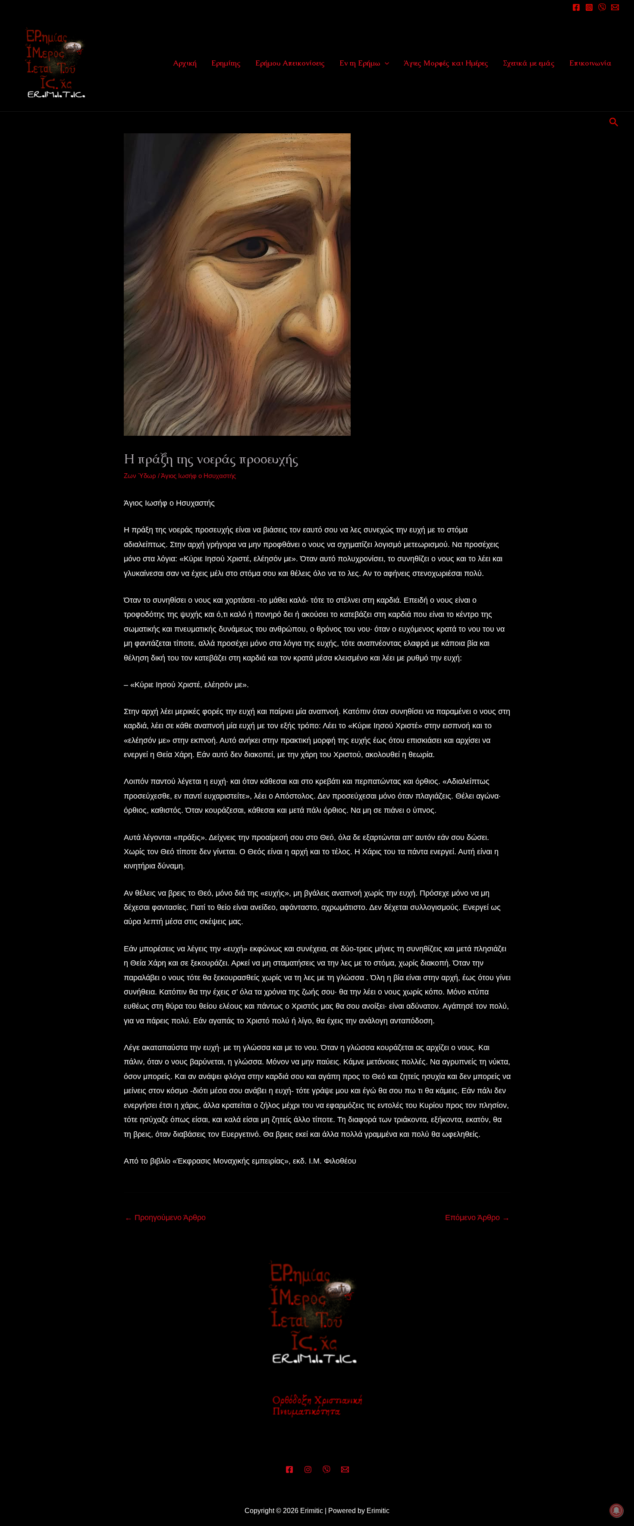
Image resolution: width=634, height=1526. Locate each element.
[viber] (602, 7)
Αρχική (185, 63)
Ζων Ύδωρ (140, 475)
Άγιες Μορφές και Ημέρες (446, 63)
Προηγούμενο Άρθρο (165, 1217)
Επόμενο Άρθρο (477, 1217)
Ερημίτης (226, 63)
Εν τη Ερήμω (359, 63)
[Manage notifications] (616, 1510)
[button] (384, 63)
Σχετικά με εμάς (529, 63)
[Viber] (326, 1469)
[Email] (615, 7)
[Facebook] (576, 7)
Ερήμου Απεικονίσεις (290, 63)
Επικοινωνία (590, 63)
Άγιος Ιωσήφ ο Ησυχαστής (198, 475)
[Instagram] (589, 7)
